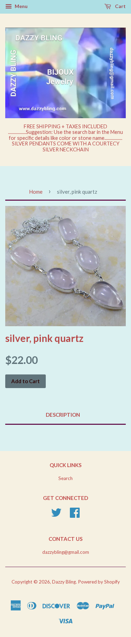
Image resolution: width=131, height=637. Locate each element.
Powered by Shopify (99, 582)
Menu (21, 6)
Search (65, 478)
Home (36, 191)
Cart (120, 6)
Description (63, 414)
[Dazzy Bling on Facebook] (75, 515)
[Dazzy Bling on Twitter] (56, 515)
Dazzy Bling (64, 582)
